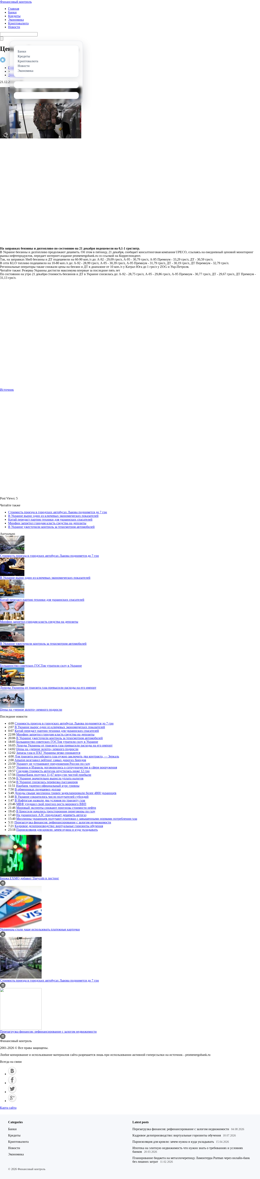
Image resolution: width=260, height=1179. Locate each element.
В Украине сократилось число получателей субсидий (52, 796)
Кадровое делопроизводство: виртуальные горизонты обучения (59, 826)
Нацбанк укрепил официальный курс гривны (47, 785)
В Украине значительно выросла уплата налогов (49, 778)
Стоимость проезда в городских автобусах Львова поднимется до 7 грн (57, 512)
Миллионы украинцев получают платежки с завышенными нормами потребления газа (76, 818)
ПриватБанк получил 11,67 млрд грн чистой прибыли (53, 774)
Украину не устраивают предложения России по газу (53, 763)
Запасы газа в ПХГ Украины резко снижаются (48, 752)
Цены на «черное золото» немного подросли (31, 709)
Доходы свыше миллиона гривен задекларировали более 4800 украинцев (65, 793)
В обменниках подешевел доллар (38, 789)
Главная (13, 8)
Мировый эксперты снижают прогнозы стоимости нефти (56, 807)
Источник (7, 389)
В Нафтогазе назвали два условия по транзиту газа (50, 800)
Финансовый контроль (16, 1)
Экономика (16, 19)
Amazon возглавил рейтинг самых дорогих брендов (50, 760)
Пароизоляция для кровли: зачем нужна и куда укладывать (57, 829)
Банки (12, 12)
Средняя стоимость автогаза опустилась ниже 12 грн (53, 771)
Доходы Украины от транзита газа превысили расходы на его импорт (48, 687)
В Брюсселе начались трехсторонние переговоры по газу (55, 811)
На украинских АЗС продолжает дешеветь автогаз (51, 815)
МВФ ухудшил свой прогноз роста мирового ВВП (51, 804)
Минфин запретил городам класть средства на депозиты (47, 523)
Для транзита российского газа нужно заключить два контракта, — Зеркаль (67, 756)
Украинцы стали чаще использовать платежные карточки (40, 929)
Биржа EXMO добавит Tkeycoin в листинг (29, 878)
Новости (14, 27)
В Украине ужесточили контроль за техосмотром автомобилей (51, 527)
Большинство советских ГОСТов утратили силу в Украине (41, 665)
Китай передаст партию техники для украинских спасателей (50, 519)
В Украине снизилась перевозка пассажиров (47, 782)
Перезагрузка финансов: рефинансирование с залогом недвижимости (62, 822)
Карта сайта (8, 1107)
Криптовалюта (18, 23)
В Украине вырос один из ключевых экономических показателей (53, 516)
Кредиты (14, 16)
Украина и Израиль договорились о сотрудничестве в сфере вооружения (66, 767)
